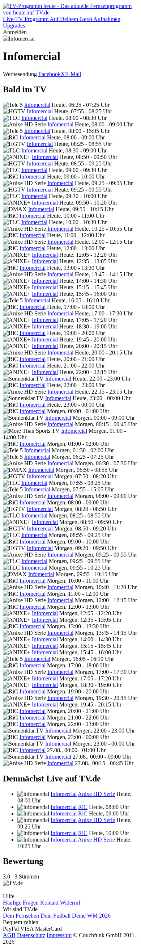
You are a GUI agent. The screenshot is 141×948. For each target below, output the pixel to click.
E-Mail (73, 74)
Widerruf (70, 902)
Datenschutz (31, 935)
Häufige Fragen (21, 902)
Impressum (59, 935)
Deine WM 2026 (91, 916)
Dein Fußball (55, 916)
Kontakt (49, 902)
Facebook (49, 74)
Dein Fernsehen (21, 916)
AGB (9, 935)
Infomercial (37, 105)
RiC (82, 807)
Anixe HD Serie (96, 794)
